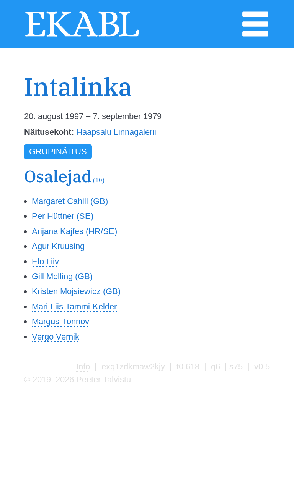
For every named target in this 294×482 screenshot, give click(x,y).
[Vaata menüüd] (255, 35)
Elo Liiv (45, 261)
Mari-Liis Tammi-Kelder (74, 306)
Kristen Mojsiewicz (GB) (76, 291)
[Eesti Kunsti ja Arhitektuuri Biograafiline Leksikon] (82, 35)
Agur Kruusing (58, 246)
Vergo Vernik (55, 336)
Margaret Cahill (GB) (70, 201)
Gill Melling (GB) (62, 276)
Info (83, 366)
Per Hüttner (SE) (62, 216)
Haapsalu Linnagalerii (116, 132)
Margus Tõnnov (60, 321)
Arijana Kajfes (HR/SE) (74, 231)
